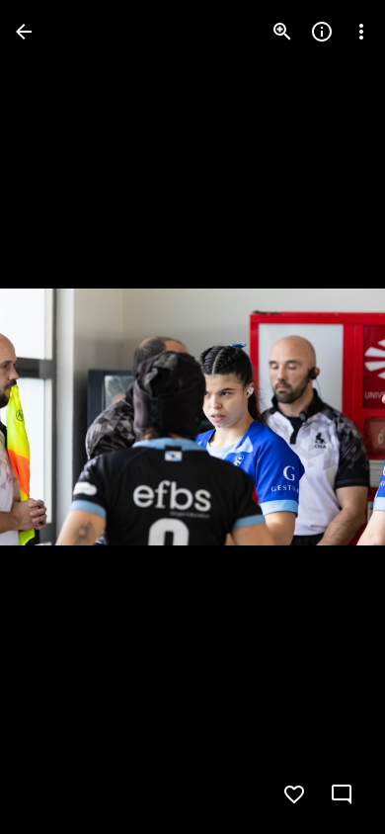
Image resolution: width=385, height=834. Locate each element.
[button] (55, 417)
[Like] (294, 794)
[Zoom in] (282, 31)
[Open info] (322, 31)
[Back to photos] (23, 31)
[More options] (361, 31)
